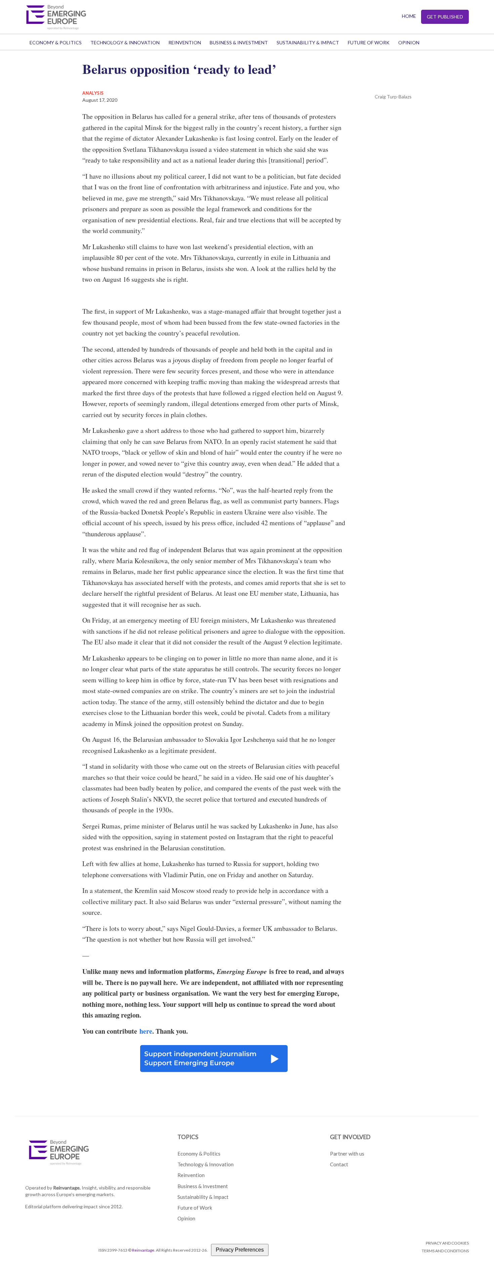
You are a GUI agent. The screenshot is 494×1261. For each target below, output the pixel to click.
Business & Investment (239, 42)
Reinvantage (143, 1250)
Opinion (408, 42)
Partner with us (347, 1154)
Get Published (445, 16)
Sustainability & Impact (308, 42)
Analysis (93, 93)
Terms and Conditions (445, 1250)
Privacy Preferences (240, 1250)
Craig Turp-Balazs (393, 96)
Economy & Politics (56, 42)
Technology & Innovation (125, 42)
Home (409, 16)
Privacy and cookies (447, 1243)
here (145, 1031)
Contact (339, 1164)
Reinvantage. (67, 1187)
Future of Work (368, 42)
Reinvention (184, 42)
